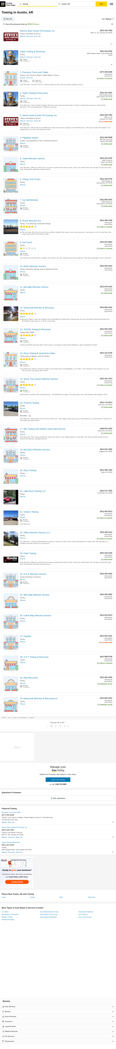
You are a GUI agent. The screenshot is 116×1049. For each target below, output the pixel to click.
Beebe (32, 897)
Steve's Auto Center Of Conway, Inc (37, 31)
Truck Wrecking (30, 223)
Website (22, 36)
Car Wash (5, 912)
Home (4, 717)
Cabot (4, 897)
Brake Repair (29, 332)
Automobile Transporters (10, 914)
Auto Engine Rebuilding (48, 917)
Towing (22, 34)
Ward (61, 897)
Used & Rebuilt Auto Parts (49, 269)
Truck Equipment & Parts (34, 141)
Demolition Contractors (33, 577)
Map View (9, 19)
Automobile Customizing (48, 914)
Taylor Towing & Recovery (32, 51)
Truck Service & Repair (33, 75)
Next (68, 726)
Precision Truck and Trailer (11, 812)
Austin (15, 717)
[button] (111, 4)
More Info (37, 36)
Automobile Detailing (86, 912)
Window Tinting (7, 917)
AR (9, 717)
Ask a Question (59, 798)
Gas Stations (83, 914)
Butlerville (91, 897)
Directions (29, 36)
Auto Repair (23, 717)
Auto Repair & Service (33, 34)
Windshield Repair (8, 919)
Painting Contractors (50, 141)
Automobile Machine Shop (49, 912)
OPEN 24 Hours (33, 24)
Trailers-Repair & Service (50, 75)
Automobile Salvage (44, 223)
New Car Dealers (31, 356)
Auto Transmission (85, 917)
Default (108, 19)
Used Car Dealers (44, 356)
